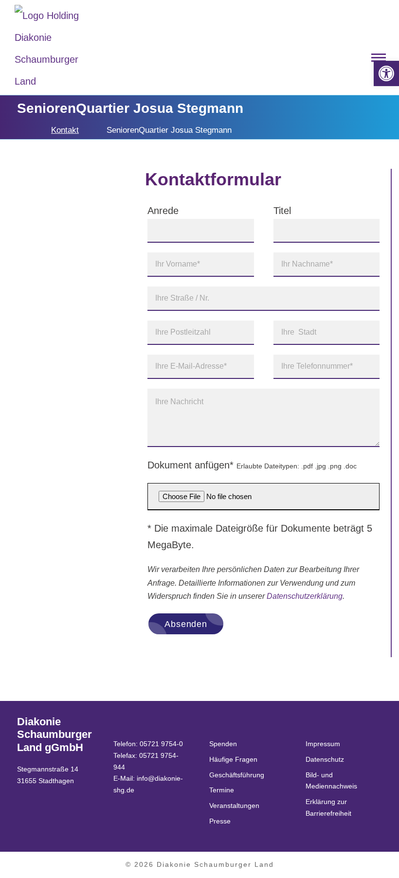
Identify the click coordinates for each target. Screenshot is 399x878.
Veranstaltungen (234, 805)
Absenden (185, 624)
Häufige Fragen (233, 759)
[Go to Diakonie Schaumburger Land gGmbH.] (20, 130)
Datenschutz (325, 759)
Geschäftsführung (236, 775)
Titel (282, 210)
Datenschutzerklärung (305, 596)
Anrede (163, 210)
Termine (221, 790)
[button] (386, 73)
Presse (220, 821)
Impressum (323, 744)
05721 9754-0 (161, 744)
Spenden (223, 744)
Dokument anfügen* (252, 465)
